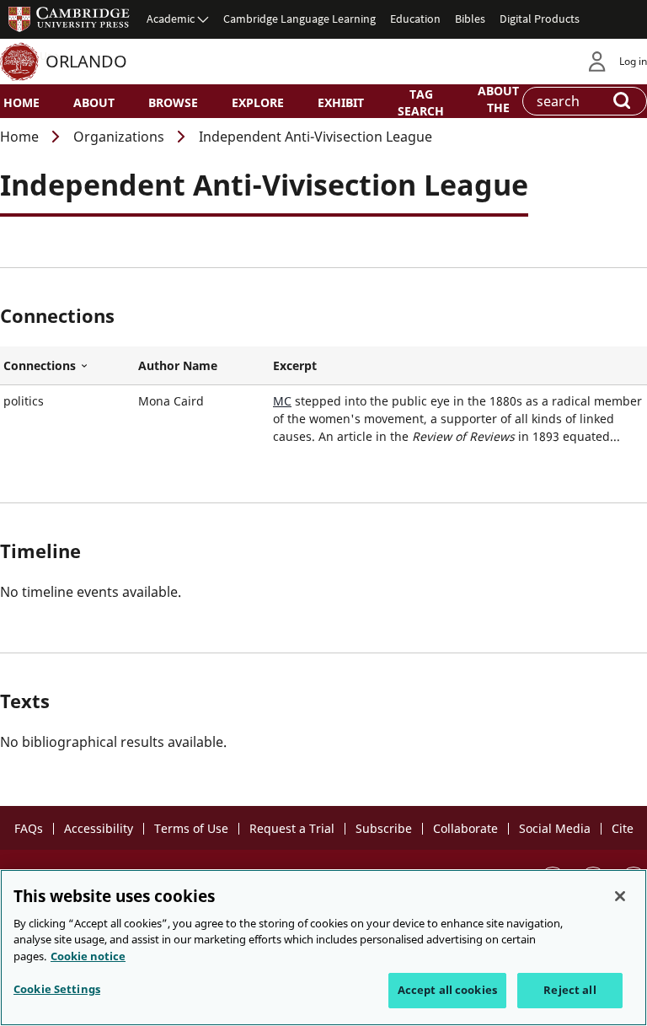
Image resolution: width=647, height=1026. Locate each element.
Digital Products (540, 18)
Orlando (86, 61)
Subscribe (384, 828)
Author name (177, 365)
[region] (323, 947)
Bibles (470, 18)
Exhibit (341, 102)
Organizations (118, 136)
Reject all (569, 989)
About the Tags (498, 106)
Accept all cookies (447, 989)
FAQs (28, 828)
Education (415, 18)
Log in (633, 61)
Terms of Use (191, 828)
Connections (67, 365)
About (94, 102)
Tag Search (421, 102)
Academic (171, 18)
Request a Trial (291, 828)
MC (282, 401)
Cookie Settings (56, 988)
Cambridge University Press (69, 18)
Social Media (555, 828)
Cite (623, 828)
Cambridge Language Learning (299, 18)
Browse (173, 102)
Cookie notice (88, 956)
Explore (258, 102)
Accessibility (98, 828)
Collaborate (465, 828)
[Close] (620, 896)
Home (21, 102)
